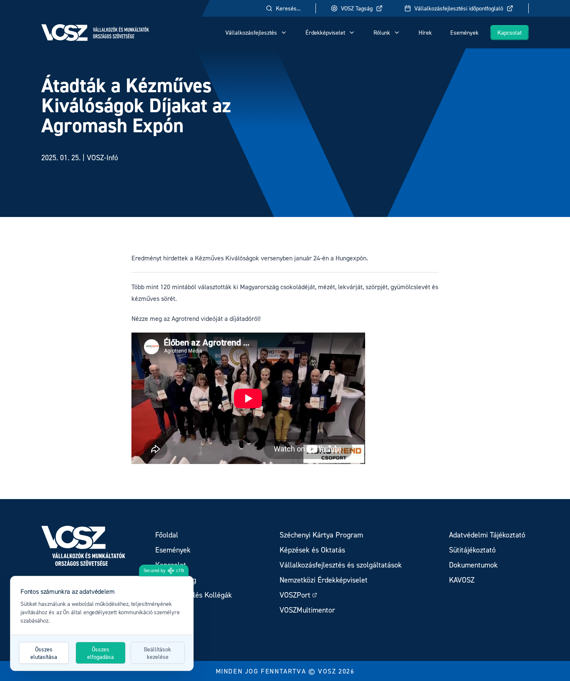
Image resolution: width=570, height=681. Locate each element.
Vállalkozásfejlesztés (251, 32)
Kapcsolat (509, 32)
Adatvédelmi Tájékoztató (487, 534)
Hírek (425, 32)
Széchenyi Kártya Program (321, 534)
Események (464, 32)
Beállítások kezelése (157, 653)
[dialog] (102, 623)
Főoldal (166, 534)
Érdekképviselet (325, 32)
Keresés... (288, 8)
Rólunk (381, 32)
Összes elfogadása (100, 653)
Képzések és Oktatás (312, 549)
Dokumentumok (473, 564)
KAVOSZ (461, 579)
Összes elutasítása (43, 653)
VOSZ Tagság (357, 8)
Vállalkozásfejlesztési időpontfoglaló (458, 8)
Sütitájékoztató (472, 549)
